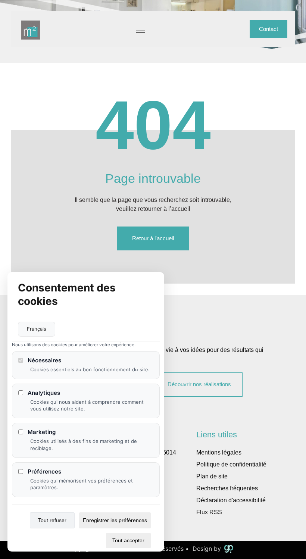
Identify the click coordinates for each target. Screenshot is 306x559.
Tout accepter (128, 540)
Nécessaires (44, 360)
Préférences (44, 471)
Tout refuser (52, 520)
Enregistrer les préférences (115, 520)
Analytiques (44, 393)
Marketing (42, 432)
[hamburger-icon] (140, 31)
